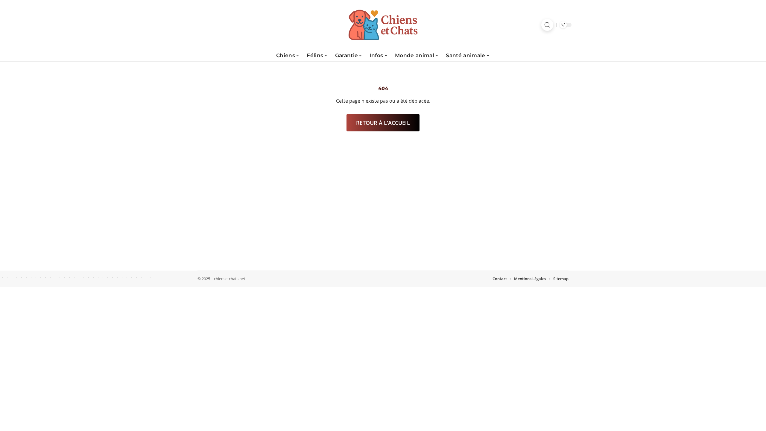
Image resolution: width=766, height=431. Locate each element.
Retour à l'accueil (383, 122)
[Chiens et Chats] (383, 25)
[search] (547, 25)
